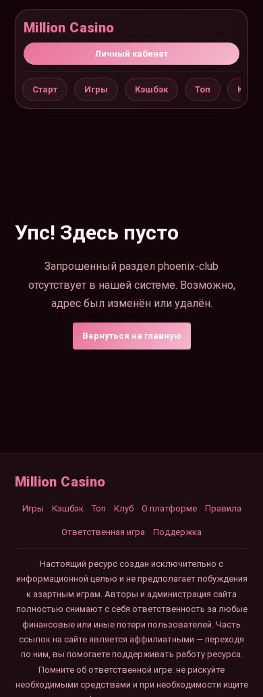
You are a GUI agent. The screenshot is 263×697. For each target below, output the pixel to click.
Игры (96, 89)
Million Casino (69, 28)
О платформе (169, 508)
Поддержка (177, 532)
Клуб (124, 508)
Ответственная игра (103, 532)
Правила (223, 508)
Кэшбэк (151, 89)
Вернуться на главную (131, 336)
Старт (44, 89)
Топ (202, 89)
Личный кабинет (131, 54)
